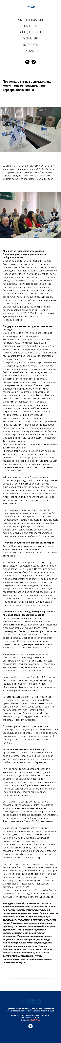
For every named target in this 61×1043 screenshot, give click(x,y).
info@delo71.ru (33, 1020)
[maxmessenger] (33, 62)
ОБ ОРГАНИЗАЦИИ (30, 19)
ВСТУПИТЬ (30, 44)
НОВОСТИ (30, 26)
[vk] (27, 62)
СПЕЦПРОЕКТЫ (30, 32)
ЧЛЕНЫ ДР (30, 38)
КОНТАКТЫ (30, 51)
